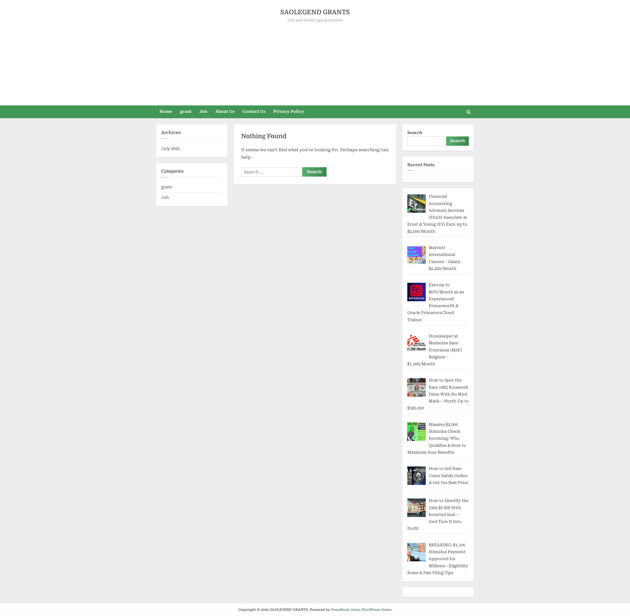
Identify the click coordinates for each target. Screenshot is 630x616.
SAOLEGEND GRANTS (315, 12)
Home (165, 111)
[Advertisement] (315, 60)
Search (414, 132)
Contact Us (254, 111)
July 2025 (170, 148)
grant (185, 111)
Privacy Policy (288, 111)
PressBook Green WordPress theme (361, 610)
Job (203, 111)
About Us (225, 111)
